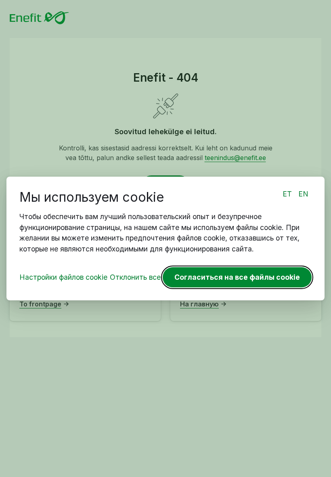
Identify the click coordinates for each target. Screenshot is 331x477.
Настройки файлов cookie (63, 277)
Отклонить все (135, 277)
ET (287, 194)
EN (303, 194)
